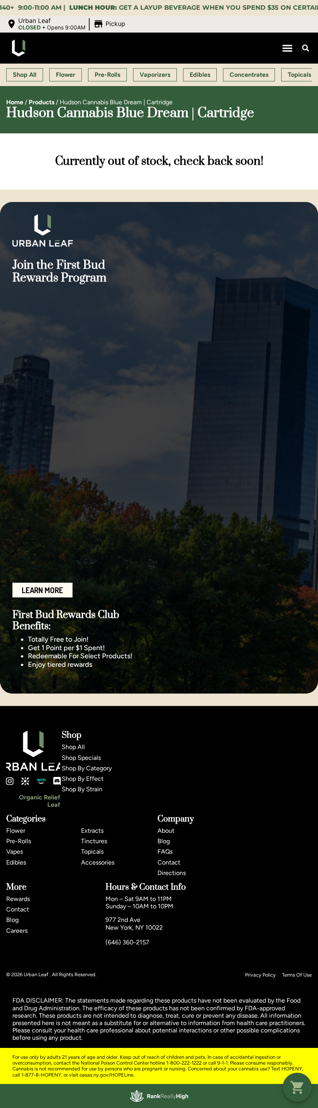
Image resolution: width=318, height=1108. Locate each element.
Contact (168, 862)
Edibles (16, 862)
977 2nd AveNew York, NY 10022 (134, 923)
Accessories (97, 862)
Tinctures (94, 841)
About (166, 830)
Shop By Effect (83, 778)
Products (41, 102)
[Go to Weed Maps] (41, 781)
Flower (15, 830)
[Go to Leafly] (25, 781)
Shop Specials (81, 757)
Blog (163, 841)
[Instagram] (9, 781)
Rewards (18, 899)
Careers (17, 930)
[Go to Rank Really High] (159, 1096)
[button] (67, 24)
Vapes (14, 851)
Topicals (92, 851)
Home (14, 102)
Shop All (73, 747)
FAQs (165, 851)
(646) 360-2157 (127, 942)
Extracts (92, 830)
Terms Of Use (297, 975)
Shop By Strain (82, 789)
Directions (171, 873)
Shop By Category (87, 768)
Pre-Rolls (18, 841)
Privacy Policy (260, 975)
